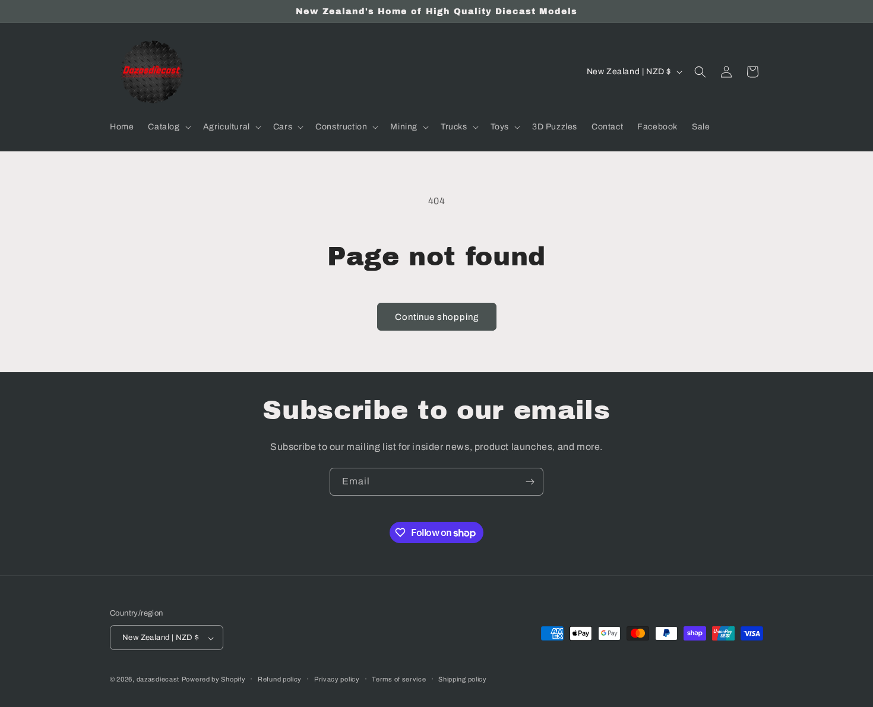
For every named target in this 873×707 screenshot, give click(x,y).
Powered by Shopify (214, 679)
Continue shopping (437, 317)
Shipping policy (462, 679)
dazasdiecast (158, 679)
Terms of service (399, 679)
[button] (168, 127)
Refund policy (280, 679)
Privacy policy (337, 679)
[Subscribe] (530, 482)
